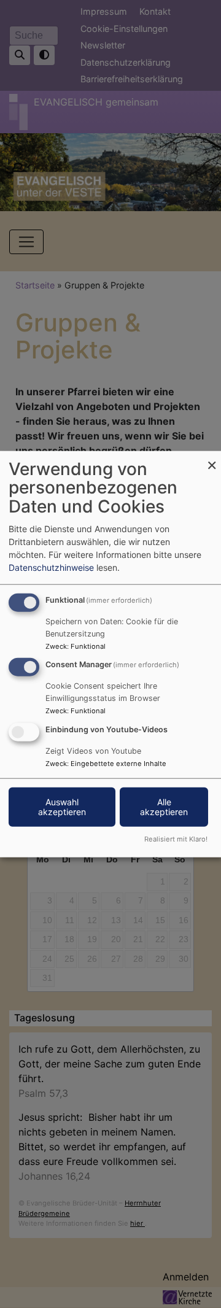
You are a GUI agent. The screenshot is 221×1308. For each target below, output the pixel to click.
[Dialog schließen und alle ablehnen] (212, 458)
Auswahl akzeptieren (62, 807)
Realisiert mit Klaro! (175, 839)
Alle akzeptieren (164, 807)
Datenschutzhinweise (51, 567)
